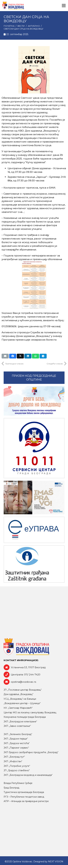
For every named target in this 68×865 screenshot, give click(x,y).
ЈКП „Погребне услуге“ (17, 766)
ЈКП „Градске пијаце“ (16, 738)
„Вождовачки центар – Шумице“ (22, 703)
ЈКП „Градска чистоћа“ (17, 743)
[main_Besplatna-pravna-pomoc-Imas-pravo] (34, 497)
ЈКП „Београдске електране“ (20, 721)
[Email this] (5, 356)
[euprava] (34, 530)
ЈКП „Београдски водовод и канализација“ (28, 775)
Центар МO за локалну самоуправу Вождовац (30, 712)
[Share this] (12, 356)
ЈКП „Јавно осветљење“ (17, 726)
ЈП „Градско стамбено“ (17, 770)
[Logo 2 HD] (34, 564)
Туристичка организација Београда (24, 792)
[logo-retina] (13, 6)
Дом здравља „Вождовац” (18, 694)
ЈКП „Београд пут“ (14, 756)
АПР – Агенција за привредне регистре (26, 801)
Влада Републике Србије (18, 783)
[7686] (34, 401)
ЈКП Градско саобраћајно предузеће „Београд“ (31, 752)
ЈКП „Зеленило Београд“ (18, 734)
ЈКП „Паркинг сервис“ (16, 747)
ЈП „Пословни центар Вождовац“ (23, 689)
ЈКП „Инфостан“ (13, 761)
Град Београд (11, 787)
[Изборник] (64, 6)
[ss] (34, 448)
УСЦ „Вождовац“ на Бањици (20, 698)
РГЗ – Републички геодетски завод (24, 796)
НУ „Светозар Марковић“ (18, 707)
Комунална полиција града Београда (25, 717)
